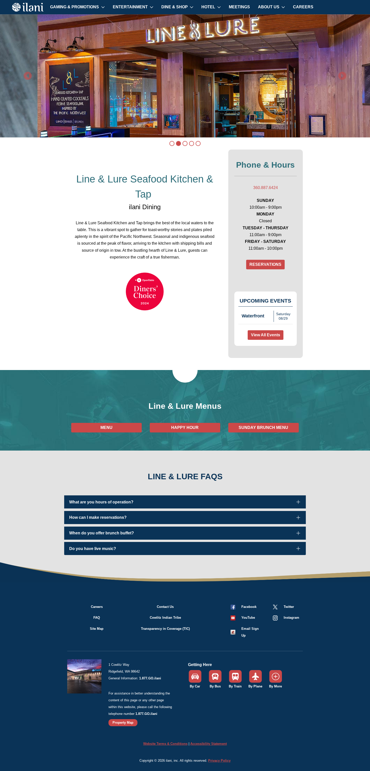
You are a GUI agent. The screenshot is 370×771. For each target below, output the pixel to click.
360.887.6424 (265, 188)
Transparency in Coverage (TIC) (165, 629)
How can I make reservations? (98, 517)
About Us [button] (269, 7)
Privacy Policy (219, 760)
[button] (242, 617)
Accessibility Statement (208, 744)
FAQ (96, 617)
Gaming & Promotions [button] (75, 7)
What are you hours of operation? (101, 502)
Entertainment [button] (131, 7)
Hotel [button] (208, 7)
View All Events (265, 335)
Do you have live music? (92, 548)
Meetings (239, 7)
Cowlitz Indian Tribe (165, 617)
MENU (106, 427)
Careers (303, 7)
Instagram (291, 617)
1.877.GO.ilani (150, 678)
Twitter (289, 607)
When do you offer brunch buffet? (101, 533)
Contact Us (165, 607)
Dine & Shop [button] (175, 7)
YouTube (248, 617)
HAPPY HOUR (185, 427)
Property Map (123, 722)
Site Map (96, 629)
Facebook (248, 607)
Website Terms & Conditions (165, 744)
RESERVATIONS (265, 264)
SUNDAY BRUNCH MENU (263, 427)
